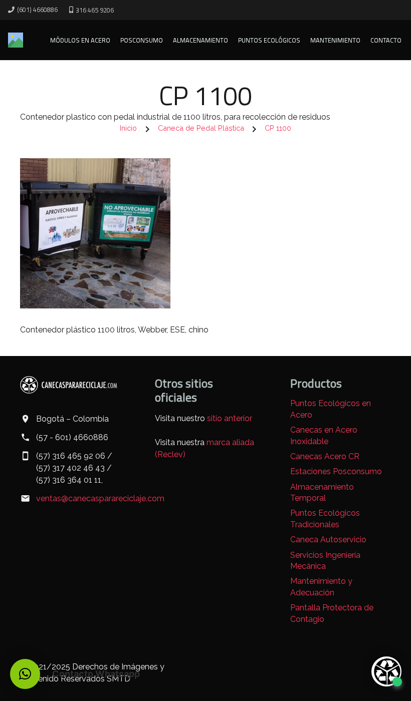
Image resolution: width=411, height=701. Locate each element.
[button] (25, 674)
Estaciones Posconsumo (336, 471)
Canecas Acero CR (324, 456)
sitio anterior (229, 418)
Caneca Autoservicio (328, 539)
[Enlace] (15, 40)
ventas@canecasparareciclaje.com (100, 498)
